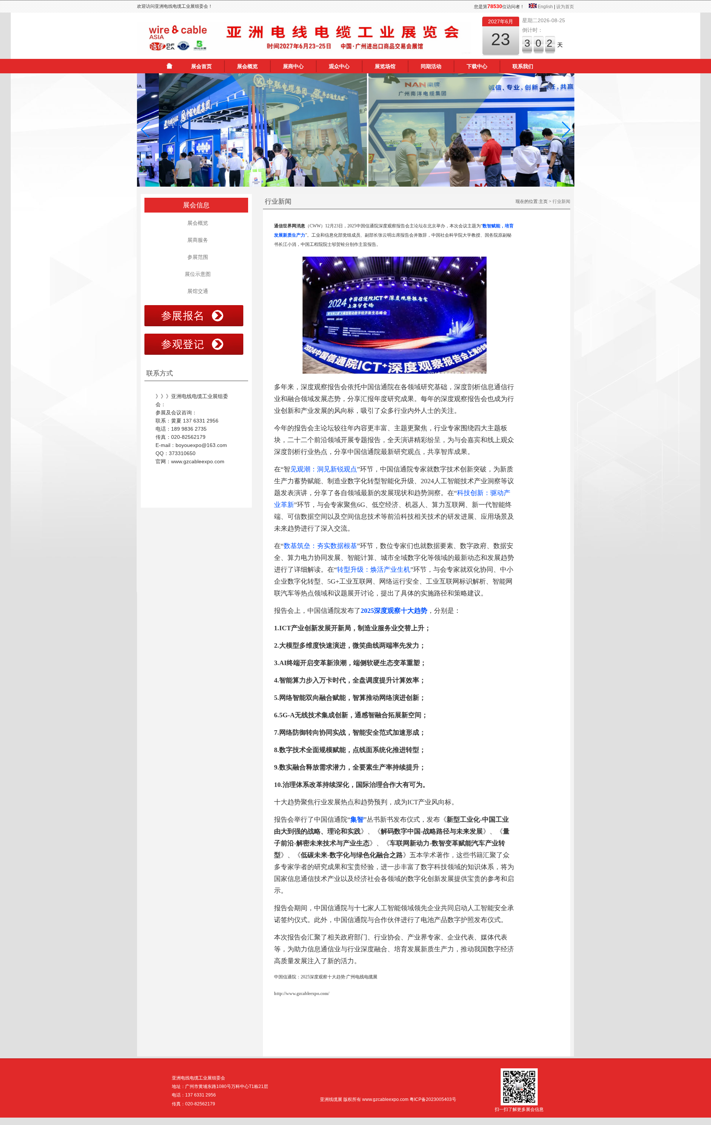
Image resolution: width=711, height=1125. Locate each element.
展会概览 (247, 66)
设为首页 (565, 6)
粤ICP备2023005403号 (433, 1099)
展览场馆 (385, 66)
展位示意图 (196, 274)
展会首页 (201, 66)
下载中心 (477, 66)
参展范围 (196, 257)
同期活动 (431, 66)
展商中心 (293, 66)
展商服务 (196, 240)
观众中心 (339, 66)
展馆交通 (196, 291)
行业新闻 (561, 201)
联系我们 (523, 66)
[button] (146, 129)
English (545, 6)
